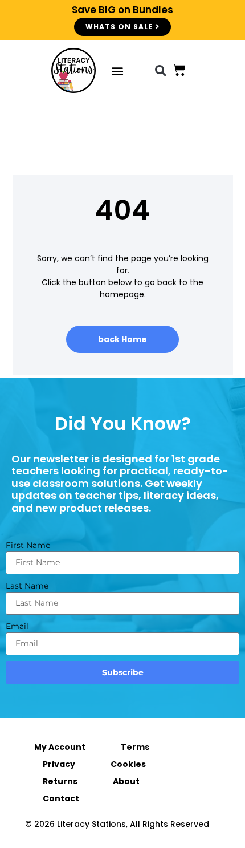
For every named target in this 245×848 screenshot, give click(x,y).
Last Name (27, 586)
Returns (60, 781)
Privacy (59, 764)
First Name (28, 545)
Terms (135, 747)
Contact (61, 798)
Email (17, 626)
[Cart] (179, 69)
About (126, 781)
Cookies (128, 764)
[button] (117, 70)
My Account (59, 747)
